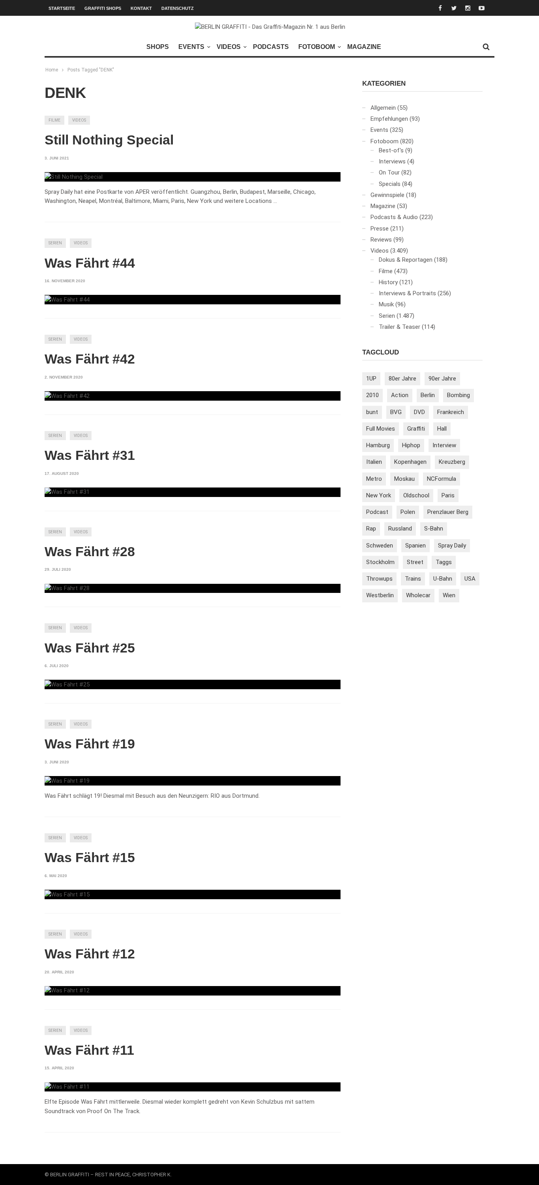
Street (415, 562)
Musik (386, 304)
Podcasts (271, 46)
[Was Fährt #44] (67, 299)
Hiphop (411, 445)
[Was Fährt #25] (67, 684)
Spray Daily (452, 545)
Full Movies (380, 428)
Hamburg (378, 445)
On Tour (389, 172)
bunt (372, 412)
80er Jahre (402, 378)
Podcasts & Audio (394, 217)
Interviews (392, 161)
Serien (55, 243)
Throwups (379, 578)
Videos (229, 46)
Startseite (62, 8)
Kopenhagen (410, 461)
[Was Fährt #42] (67, 396)
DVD (419, 412)
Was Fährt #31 (90, 455)
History (388, 282)
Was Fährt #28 (90, 551)
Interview (444, 445)
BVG (396, 412)
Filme (54, 120)
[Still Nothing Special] (74, 177)
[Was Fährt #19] (67, 781)
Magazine (364, 46)
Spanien (415, 545)
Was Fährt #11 (89, 1050)
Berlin (428, 395)
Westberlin (380, 595)
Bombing (458, 395)
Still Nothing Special (109, 139)
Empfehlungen (389, 118)
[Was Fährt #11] (67, 1087)
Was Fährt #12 (90, 953)
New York (378, 495)
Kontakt (141, 8)
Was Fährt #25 (90, 647)
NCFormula (441, 478)
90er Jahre (442, 378)
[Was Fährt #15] (67, 894)
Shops (157, 46)
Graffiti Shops (102, 8)
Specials (390, 184)
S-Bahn (433, 528)
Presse (380, 228)
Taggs (444, 562)
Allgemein (383, 107)
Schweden (379, 545)
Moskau (404, 478)
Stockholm (380, 562)
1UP (371, 378)
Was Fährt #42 (90, 358)
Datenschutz (177, 8)
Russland (400, 528)
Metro (374, 478)
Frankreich (450, 412)
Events (191, 46)
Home (51, 70)
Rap (371, 528)
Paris (448, 495)
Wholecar (418, 595)
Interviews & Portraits (407, 293)
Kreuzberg (452, 461)
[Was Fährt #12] (67, 991)
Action (399, 395)
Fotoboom (316, 46)
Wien (449, 595)
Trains (413, 578)
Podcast (377, 512)
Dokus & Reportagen (405, 259)
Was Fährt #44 (90, 262)
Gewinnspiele (387, 195)
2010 (372, 395)
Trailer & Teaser (399, 326)
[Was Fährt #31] (67, 492)
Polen (408, 512)
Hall (442, 428)
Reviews (381, 239)
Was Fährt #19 (90, 743)
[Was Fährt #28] (67, 588)
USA (469, 578)
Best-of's (391, 150)
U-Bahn (442, 578)
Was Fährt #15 (90, 857)
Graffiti (416, 428)
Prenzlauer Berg (447, 512)
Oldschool (416, 495)
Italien (374, 461)
